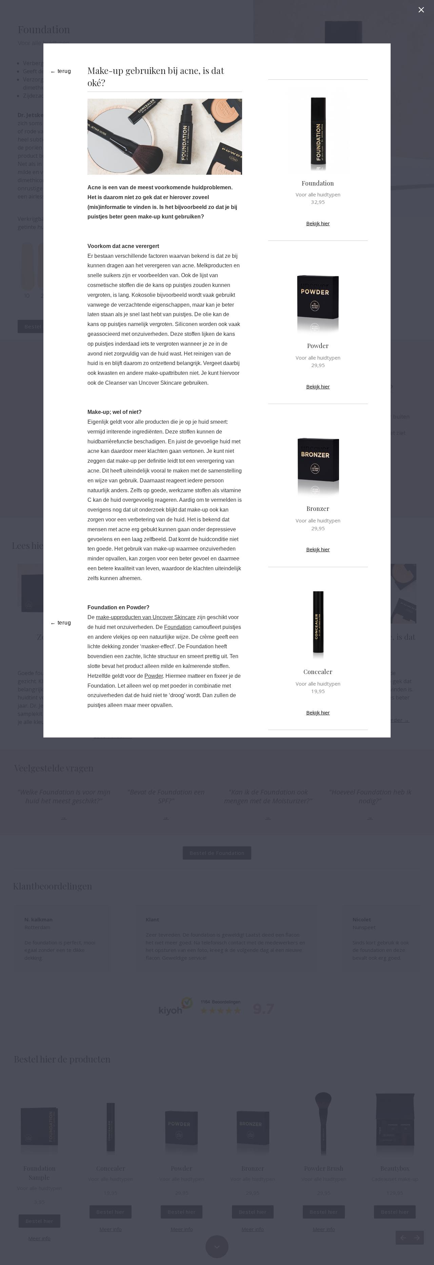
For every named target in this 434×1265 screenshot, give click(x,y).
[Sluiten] (422, 11)
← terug (60, 71)
